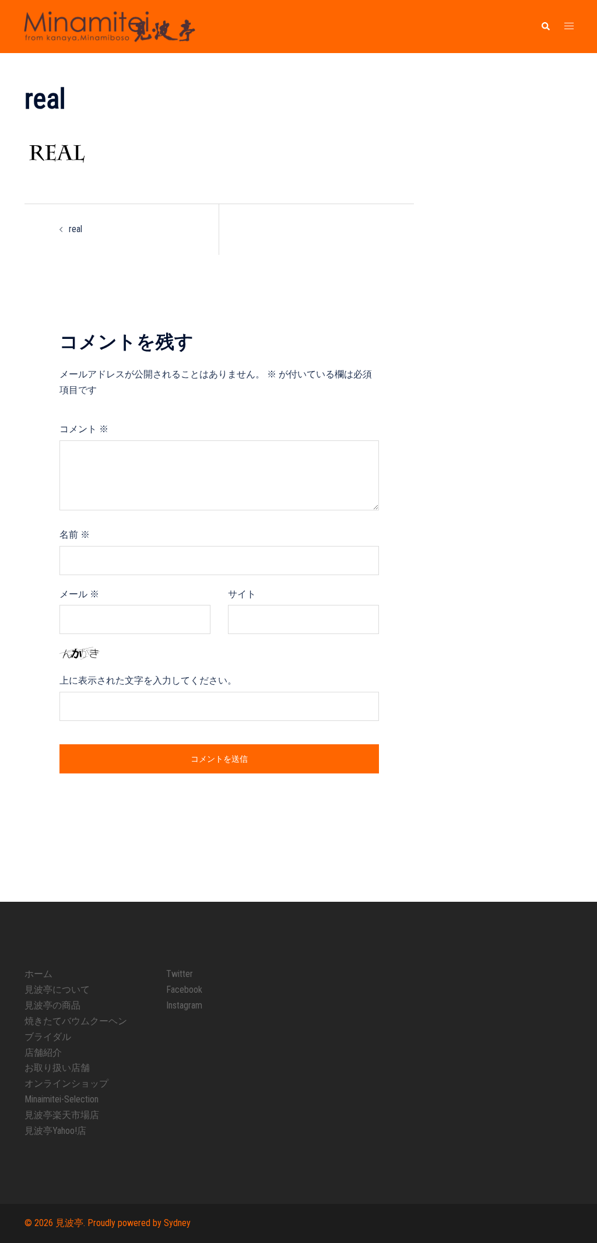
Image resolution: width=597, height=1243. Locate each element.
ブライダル (47, 1036)
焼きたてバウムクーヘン (75, 1021)
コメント (83, 429)
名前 (74, 534)
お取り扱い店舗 (57, 1067)
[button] (545, 26)
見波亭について (57, 989)
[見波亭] (109, 25)
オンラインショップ (66, 1083)
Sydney (177, 1222)
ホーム (38, 973)
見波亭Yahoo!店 (55, 1130)
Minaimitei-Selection (61, 1099)
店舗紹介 (43, 1052)
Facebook (184, 989)
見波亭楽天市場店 (61, 1115)
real (75, 228)
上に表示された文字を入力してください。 (148, 680)
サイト (242, 594)
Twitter (179, 973)
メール (79, 594)
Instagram (184, 1005)
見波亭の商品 (52, 1005)
